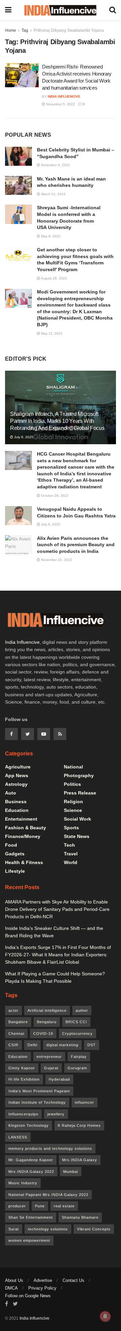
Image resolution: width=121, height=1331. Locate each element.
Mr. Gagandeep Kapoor (30, 1160)
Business (16, 801)
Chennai (16, 1034)
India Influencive (64, 96)
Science (73, 810)
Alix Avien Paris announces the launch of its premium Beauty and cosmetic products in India (76, 544)
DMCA (11, 1288)
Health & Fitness (24, 862)
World (70, 862)
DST (91, 1045)
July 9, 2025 (23, 437)
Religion (73, 801)
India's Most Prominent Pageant (39, 1091)
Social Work (77, 819)
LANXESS (17, 1137)
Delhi (32, 1045)
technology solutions (48, 1229)
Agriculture (18, 766)
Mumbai (70, 1172)
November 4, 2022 (55, 165)
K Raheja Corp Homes (79, 1125)
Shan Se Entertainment (30, 1217)
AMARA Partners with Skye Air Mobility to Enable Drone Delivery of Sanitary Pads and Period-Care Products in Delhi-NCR (57, 909)
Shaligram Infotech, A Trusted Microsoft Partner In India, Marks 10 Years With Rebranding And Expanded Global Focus (57, 421)
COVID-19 (43, 1034)
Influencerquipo (23, 1114)
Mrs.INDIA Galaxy (79, 1160)
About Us (14, 1280)
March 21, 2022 (53, 194)
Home (10, 30)
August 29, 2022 (53, 278)
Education (17, 810)
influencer (84, 1102)
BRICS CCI (76, 1022)
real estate (64, 1206)
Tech (69, 845)
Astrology (16, 784)
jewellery (56, 1114)
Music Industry (22, 1183)
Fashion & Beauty (25, 827)
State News (76, 836)
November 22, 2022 (56, 560)
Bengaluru (46, 1022)
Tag (25, 30)
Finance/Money (22, 836)
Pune (40, 1206)
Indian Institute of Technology (37, 1102)
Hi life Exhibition (24, 1079)
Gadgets (15, 853)
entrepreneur (49, 1057)
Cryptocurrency (77, 1034)
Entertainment (21, 819)
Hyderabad (59, 1079)
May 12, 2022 (51, 333)
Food (11, 845)
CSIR (13, 1045)
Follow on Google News (28, 1295)
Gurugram (77, 1068)
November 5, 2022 (60, 104)
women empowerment (29, 1240)
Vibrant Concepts (94, 1229)
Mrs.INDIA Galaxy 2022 (31, 1172)
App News (16, 775)
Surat (13, 1229)
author (82, 1010)
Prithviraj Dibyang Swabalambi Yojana (69, 30)
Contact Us (73, 1280)
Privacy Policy (42, 1288)
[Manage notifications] (105, 1316)
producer (17, 1206)
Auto (10, 793)
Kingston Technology (28, 1125)
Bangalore (18, 1022)
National (73, 766)
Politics (72, 784)
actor (13, 1010)
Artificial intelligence (47, 1010)
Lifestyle (15, 871)
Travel (71, 853)
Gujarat (51, 1068)
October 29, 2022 (54, 495)
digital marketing (62, 1045)
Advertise (43, 1280)
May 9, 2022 (50, 236)
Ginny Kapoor (21, 1068)
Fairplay (79, 1057)
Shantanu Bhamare (80, 1217)
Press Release (80, 793)
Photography (79, 775)
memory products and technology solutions (50, 1148)
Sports (71, 827)
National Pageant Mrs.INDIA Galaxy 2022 (48, 1195)
